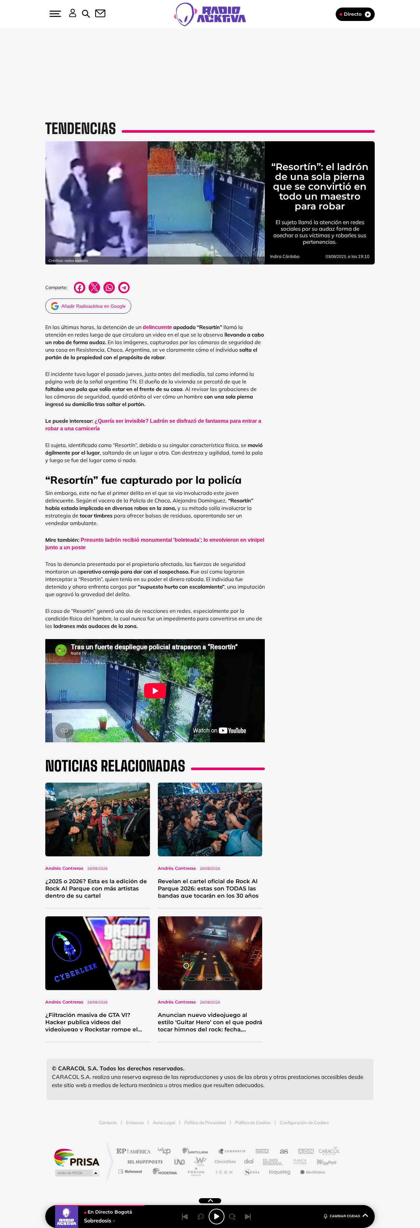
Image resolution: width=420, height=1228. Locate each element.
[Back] (185, 1216)
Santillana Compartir (232, 1152)
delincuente (157, 327)
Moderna (163, 1171)
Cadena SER (260, 1152)
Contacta (108, 1122)
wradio (199, 1162)
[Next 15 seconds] (232, 1216)
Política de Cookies (253, 1122)
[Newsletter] (96, 14)
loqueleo (280, 1171)
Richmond (131, 1171)
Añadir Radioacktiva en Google (93, 306)
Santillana (197, 1152)
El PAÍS (135, 1152)
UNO (180, 1162)
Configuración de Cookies (304, 1122)
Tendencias (80, 128)
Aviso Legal (164, 1122)
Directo (353, 14)
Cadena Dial (249, 1162)
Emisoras (135, 1122)
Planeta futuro (297, 1162)
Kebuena (320, 1162)
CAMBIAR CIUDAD (345, 1216)
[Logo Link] (210, 13)
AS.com (281, 1152)
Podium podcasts (195, 1171)
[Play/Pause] (216, 1216)
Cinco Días (224, 1162)
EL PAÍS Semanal (273, 1162)
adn (302, 1152)
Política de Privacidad (205, 1122)
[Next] (248, 1216)
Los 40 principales (166, 1152)
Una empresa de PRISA (76, 1157)
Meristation (311, 1171)
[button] (54, 14)
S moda (251, 1171)
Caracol (326, 1152)
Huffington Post (144, 1162)
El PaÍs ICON (224, 1171)
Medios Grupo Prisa (76, 1173)
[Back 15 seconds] (201, 1216)
